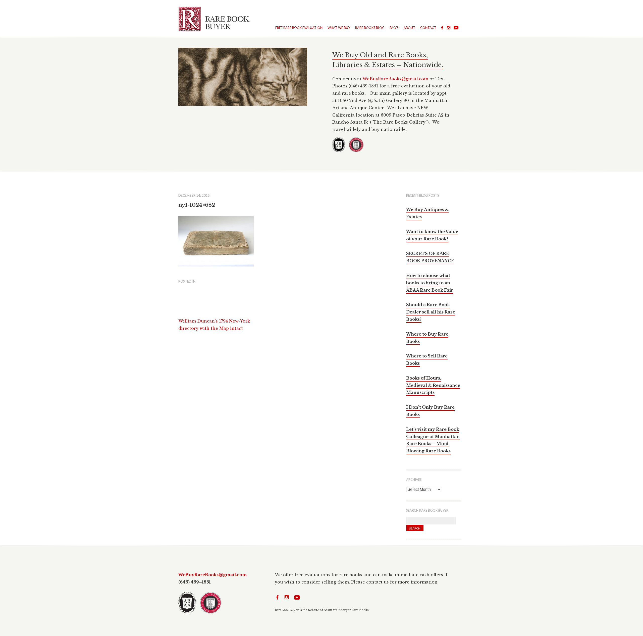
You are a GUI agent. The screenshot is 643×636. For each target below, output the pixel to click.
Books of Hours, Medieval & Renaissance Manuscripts (433, 385)
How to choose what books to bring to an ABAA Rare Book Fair (429, 283)
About (409, 28)
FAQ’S (394, 28)
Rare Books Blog (370, 28)
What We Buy (339, 28)
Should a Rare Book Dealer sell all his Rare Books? (430, 312)
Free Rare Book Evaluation (299, 28)
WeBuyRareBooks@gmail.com (395, 78)
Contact (428, 28)
